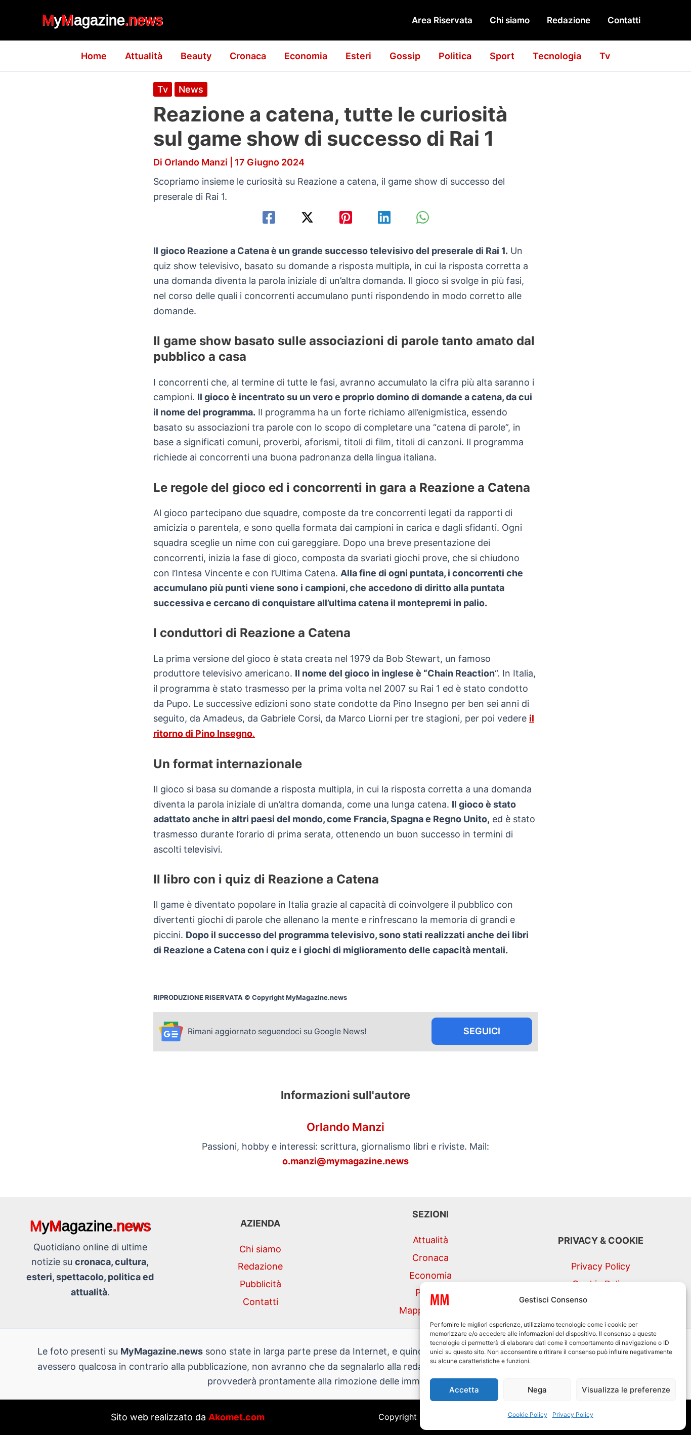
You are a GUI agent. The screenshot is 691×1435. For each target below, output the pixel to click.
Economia (305, 56)
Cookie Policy (527, 1414)
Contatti (624, 20)
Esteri (358, 56)
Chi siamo (510, 20)
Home (94, 56)
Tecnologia (557, 56)
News (191, 89)
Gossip (405, 56)
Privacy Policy (572, 1414)
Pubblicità (260, 1284)
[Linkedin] (384, 217)
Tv (604, 56)
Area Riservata (442, 20)
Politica (455, 56)
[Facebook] (269, 217)
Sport (502, 56)
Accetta (464, 1390)
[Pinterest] (346, 217)
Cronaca (248, 56)
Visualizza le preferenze (626, 1390)
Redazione (568, 20)
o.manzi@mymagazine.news (345, 1161)
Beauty (196, 56)
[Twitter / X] (307, 217)
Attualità (143, 56)
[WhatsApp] (422, 217)
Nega (537, 1390)
